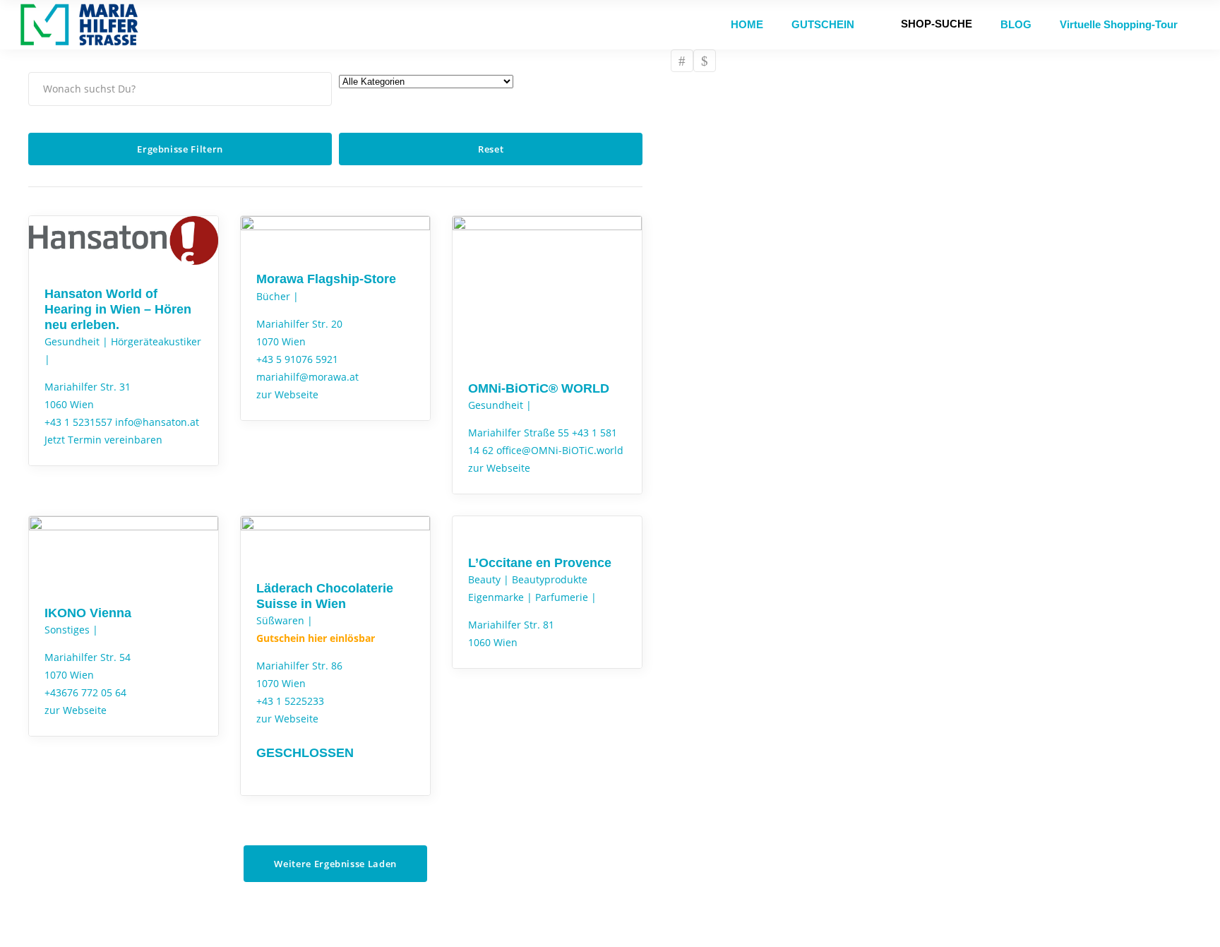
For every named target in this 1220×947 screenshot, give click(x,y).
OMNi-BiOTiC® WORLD (538, 388)
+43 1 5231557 (78, 422)
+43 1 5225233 (290, 701)
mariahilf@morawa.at (307, 376)
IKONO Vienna (87, 613)
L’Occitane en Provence (539, 563)
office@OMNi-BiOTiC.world (559, 450)
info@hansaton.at (157, 422)
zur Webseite (287, 394)
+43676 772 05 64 (85, 692)
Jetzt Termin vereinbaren (103, 439)
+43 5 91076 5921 (297, 359)
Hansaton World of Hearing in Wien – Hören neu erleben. (117, 309)
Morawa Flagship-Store (326, 279)
